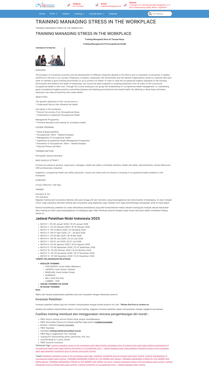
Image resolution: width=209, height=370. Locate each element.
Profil (52, 13)
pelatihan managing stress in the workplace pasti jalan (68, 356)
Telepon (77, 4)
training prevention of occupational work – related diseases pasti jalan (96, 348)
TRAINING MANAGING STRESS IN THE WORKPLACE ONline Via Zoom (81, 362)
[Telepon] (68, 5)
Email (104, 4)
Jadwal (65, 13)
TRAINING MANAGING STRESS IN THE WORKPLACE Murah (94, 359)
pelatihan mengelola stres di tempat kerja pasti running (70, 351)
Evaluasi (113, 13)
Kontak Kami (95, 13)
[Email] (97, 5)
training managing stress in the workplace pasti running (139, 362)
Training (78, 13)
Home (42, 13)
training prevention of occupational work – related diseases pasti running (111, 364)
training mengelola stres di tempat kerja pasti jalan (123, 345)
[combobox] (160, 13)
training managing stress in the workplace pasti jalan (75, 345)
